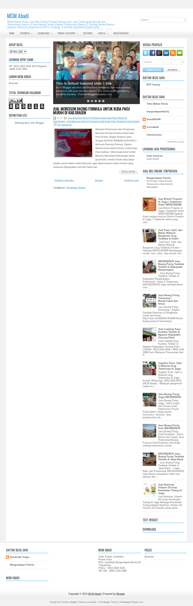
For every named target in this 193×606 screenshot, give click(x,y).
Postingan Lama (131, 180)
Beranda (13, 83)
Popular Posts (153, 70)
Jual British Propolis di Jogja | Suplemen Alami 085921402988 (170, 202)
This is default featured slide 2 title (84, 83)
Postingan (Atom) (76, 187)
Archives (172, 70)
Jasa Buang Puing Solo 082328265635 (169, 427)
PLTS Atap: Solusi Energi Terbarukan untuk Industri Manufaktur (160, 184)
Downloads (45, 33)
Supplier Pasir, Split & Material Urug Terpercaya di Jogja (170, 366)
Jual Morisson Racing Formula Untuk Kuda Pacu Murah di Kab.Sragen (91, 110)
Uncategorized (121, 33)
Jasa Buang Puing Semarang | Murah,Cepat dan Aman (168, 299)
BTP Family (153, 84)
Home (11, 33)
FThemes (64, 602)
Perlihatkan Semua (176, 142)
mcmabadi (153, 127)
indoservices (154, 134)
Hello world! (153, 159)
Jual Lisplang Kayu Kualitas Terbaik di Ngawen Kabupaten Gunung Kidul (169, 333)
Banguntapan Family (159, 178)
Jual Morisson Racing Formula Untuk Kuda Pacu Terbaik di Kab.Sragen (103, 121)
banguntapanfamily (158, 111)
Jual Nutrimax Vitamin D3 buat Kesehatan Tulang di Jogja (170, 489)
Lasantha (92, 602)
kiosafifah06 (154, 119)
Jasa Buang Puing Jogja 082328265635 (169, 395)
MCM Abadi (18, 16)
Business (26, 33)
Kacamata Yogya (19, 557)
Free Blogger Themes (108, 602)
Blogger (40, 122)
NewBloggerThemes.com (131, 602)
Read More (128, 171)
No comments (64, 125)
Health (103, 33)
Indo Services (155, 155)
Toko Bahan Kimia (157, 103)
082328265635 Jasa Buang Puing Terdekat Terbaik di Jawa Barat (171, 456)
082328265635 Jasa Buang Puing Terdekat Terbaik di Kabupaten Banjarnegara (171, 265)
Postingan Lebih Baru (64, 180)
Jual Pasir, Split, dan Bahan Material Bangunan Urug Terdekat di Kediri (170, 234)
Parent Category (67, 33)
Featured (87, 33)
